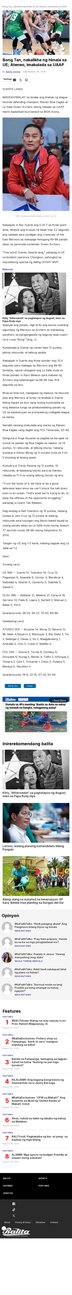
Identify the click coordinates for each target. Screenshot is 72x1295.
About (7, 1222)
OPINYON (8, 1193)
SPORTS (43, 1178)
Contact (54, 1222)
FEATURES (44, 1185)
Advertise (40, 1222)
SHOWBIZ (8, 1185)
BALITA (6, 1178)
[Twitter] (20, 80)
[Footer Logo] (16, 1231)
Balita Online (13, 71)
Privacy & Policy (23, 1222)
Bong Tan (13, 686)
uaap (29, 686)
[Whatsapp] (26, 80)
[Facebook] (14, 80)
